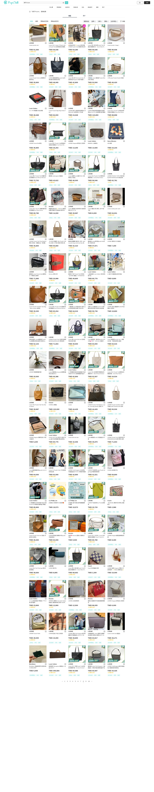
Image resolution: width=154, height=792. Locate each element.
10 (89, 681)
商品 (69, 15)
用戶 (84, 15)
